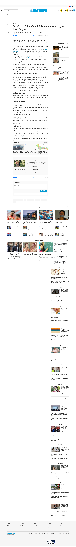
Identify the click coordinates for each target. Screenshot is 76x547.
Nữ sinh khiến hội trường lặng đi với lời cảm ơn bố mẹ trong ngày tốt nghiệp (65, 388)
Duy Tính (17, 32)
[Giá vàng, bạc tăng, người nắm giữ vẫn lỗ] (55, 311)
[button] (8, 24)
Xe (55, 14)
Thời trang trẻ (66, 14)
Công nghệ (52, 14)
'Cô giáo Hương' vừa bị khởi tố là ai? (64, 368)
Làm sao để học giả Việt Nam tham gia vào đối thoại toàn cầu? (59, 419)
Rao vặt (61, 525)
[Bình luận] (8, 32)
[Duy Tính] (14, 33)
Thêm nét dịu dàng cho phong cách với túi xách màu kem (64, 505)
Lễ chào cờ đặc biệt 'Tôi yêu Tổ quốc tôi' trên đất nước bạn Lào (59, 394)
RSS (39, 533)
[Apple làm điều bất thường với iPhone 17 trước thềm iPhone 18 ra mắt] (55, 467)
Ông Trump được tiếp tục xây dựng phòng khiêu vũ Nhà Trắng (59, 301)
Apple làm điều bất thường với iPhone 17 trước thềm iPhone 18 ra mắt (65, 467)
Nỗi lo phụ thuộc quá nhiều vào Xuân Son (59, 435)
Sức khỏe (28, 14)
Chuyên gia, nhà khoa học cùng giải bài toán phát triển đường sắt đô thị (65, 408)
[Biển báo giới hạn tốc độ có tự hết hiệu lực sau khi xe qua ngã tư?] (55, 487)
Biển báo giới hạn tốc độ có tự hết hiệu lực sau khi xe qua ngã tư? (65, 486)
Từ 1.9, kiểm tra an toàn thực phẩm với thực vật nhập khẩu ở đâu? (60, 317)
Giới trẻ (31, 14)
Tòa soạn (43, 533)
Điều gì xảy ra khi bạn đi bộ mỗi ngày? (33, 160)
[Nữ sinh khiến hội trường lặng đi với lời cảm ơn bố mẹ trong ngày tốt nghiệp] (55, 389)
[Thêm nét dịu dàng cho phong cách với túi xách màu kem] (55, 506)
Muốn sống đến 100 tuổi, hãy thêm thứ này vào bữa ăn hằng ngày (28, 169)
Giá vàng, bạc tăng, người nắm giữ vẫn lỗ (65, 309)
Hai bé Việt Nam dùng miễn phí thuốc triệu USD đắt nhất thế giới (28, 173)
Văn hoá (35, 525)
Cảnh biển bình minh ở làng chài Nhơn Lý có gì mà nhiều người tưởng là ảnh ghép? (65, 330)
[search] (11, 10)
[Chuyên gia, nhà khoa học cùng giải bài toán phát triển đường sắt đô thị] (55, 408)
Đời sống (23, 14)
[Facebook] (71, 6)
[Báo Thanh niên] (11, 533)
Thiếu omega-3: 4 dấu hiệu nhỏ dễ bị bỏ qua (59, 458)
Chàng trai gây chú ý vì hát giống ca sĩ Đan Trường (59, 375)
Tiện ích (24, 6)
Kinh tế (20, 14)
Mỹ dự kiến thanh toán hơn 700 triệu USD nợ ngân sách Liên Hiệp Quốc (64, 291)
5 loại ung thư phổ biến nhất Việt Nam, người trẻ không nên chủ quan (65, 449)
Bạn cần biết (20, 6)
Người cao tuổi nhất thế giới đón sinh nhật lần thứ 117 (64, 348)
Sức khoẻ (22, 525)
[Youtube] (69, 6)
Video (58, 14)
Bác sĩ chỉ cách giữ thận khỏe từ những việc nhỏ (59, 455)
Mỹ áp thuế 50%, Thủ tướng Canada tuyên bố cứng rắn (59, 297)
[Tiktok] (72, 6)
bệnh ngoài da (31, 57)
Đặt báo (30, 533)
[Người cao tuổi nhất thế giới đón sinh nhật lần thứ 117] (55, 350)
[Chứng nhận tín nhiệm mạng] (51, 542)
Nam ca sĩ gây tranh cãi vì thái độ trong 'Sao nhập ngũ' (59, 379)
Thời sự (13, 14)
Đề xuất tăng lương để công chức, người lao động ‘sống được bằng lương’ (64, 271)
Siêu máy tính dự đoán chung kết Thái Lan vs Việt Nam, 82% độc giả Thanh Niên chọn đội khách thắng (59, 439)
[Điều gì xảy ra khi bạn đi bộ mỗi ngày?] (19, 163)
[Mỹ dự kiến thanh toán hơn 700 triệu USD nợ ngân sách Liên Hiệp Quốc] (55, 291)
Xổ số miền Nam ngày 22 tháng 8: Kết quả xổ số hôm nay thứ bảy (60, 340)
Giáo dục (35, 14)
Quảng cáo (35, 533)
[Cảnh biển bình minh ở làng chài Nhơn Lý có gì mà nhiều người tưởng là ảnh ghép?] (55, 330)
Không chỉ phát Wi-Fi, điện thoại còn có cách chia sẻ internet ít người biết (59, 477)
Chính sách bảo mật (50, 533)
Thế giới (17, 14)
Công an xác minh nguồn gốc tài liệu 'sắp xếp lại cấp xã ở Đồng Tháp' (59, 278)
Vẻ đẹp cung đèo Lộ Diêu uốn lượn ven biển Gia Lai (60, 360)
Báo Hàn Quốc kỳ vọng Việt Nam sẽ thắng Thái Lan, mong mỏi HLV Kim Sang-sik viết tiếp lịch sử (64, 429)
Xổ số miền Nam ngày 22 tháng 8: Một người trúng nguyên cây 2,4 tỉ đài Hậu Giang (59, 336)
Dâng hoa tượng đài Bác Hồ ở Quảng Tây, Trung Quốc (59, 399)
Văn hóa (41, 14)
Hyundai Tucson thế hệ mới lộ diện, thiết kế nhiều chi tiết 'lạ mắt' (59, 497)
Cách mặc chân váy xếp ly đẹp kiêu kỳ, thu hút (59, 515)
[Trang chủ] (7, 15)
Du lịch (38, 14)
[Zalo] (74, 6)
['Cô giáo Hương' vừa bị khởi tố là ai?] (55, 369)
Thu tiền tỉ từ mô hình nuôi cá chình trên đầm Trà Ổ (59, 321)
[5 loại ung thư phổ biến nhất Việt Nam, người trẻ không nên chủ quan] (55, 449)
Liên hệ (28, 6)
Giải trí (45, 14)
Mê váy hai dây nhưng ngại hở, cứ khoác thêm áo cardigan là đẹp (59, 512)
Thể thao (48, 14)
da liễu (22, 136)
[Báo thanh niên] (38, 10)
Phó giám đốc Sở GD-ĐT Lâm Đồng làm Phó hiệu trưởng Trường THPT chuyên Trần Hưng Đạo (59, 414)
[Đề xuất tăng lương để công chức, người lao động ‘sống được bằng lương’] (55, 272)
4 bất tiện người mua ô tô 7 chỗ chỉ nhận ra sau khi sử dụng (60, 493)
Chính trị (10, 14)
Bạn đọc (61, 523)
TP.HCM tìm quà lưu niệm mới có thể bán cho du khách (59, 356)
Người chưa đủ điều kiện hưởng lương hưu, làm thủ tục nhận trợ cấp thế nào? (60, 282)
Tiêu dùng (61, 14)
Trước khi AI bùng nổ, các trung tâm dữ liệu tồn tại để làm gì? (60, 473)
